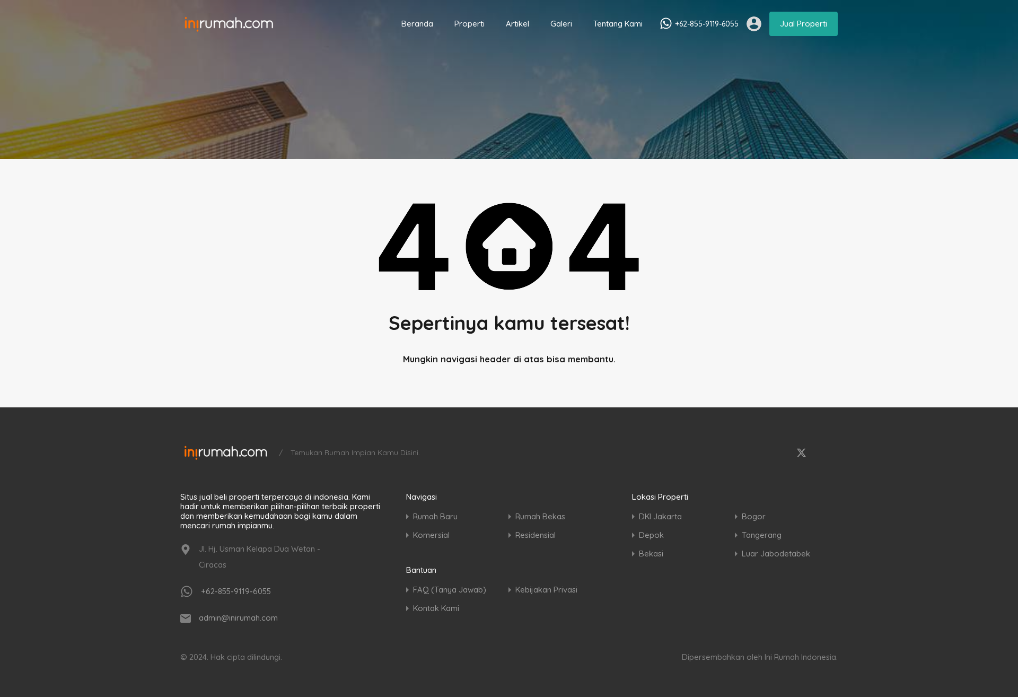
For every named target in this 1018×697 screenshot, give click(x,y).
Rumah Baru (435, 516)
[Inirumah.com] (228, 27)
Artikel (517, 24)
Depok (651, 535)
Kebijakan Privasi (546, 590)
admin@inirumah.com (238, 618)
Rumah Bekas (540, 516)
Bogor (754, 516)
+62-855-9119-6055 (707, 24)
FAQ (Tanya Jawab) (449, 590)
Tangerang (762, 535)
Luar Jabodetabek (776, 553)
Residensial (535, 535)
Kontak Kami (436, 608)
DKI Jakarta (660, 516)
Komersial (431, 535)
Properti (469, 24)
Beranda (417, 24)
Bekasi (651, 553)
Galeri (561, 24)
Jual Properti (803, 24)
